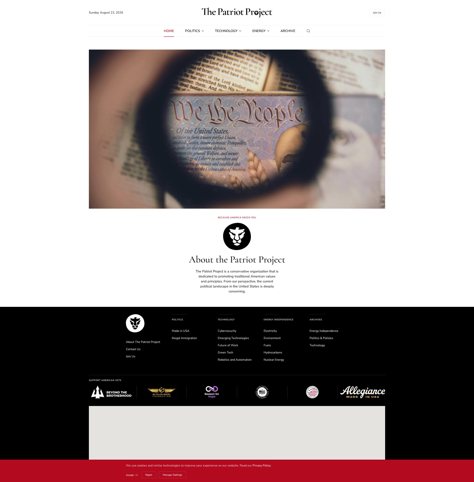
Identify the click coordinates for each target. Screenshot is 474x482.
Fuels (267, 345)
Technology (226, 319)
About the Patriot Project (237, 259)
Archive (288, 31)
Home (169, 31)
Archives (316, 319)
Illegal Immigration (184, 338)
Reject (148, 475)
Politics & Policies (321, 338)
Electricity (270, 331)
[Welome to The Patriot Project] (135, 323)
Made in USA (180, 331)
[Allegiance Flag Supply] (362, 392)
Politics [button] (192, 31)
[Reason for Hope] (211, 392)
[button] (308, 30)
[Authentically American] (312, 392)
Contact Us (133, 349)
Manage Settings (172, 475)
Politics (177, 319)
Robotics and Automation (235, 360)
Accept (130, 475)
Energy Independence (278, 319)
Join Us (377, 12)
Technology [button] (226, 31)
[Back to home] (237, 12)
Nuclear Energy (274, 360)
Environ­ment (272, 338)
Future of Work (228, 345)
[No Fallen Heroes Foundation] (161, 392)
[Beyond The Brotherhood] (111, 392)
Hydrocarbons (273, 352)
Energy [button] (259, 31)
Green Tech (225, 352)
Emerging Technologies (233, 338)
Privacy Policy (262, 466)
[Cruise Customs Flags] (262, 392)
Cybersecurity (227, 331)
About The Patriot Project (143, 342)
